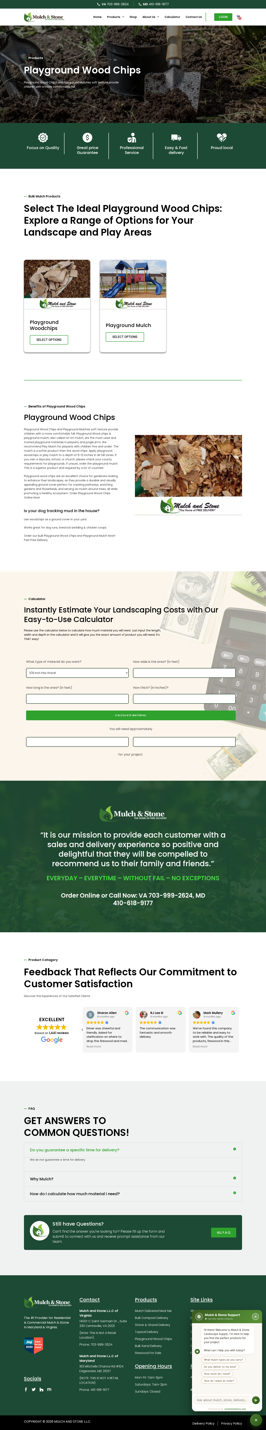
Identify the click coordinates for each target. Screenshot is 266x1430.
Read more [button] (93, 1046)
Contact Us (194, 17)
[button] (82, 1030)
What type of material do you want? (53, 661)
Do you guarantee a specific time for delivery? (74, 1150)
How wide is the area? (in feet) (156, 661)
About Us (148, 17)
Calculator (172, 17)
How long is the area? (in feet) (49, 687)
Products (113, 17)
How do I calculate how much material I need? (75, 1194)
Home (97, 17)
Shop (133, 17)
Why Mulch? (41, 1179)
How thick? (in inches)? (150, 687)
